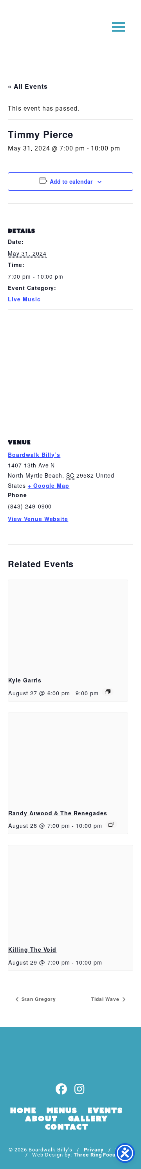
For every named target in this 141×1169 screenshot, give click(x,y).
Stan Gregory (38, 999)
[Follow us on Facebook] (61, 1089)
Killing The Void (32, 949)
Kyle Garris (25, 680)
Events (105, 1110)
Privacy (94, 1149)
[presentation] (68, 625)
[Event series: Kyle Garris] (107, 691)
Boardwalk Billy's (36, 30)
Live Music (24, 299)
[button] (118, 26)
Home (23, 1110)
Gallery (88, 1118)
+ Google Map (49, 485)
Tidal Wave (106, 999)
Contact (67, 1126)
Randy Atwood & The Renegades (57, 813)
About (41, 1118)
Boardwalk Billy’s (34, 454)
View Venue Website (38, 519)
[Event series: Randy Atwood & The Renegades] (111, 824)
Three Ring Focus (96, 1154)
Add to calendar (71, 181)
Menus (62, 1110)
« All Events (28, 86)
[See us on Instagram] (79, 1089)
